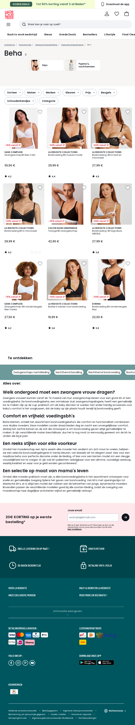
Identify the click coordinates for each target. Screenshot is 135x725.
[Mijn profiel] (107, 14)
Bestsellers (90, 34)
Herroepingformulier (17, 718)
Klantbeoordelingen (88, 718)
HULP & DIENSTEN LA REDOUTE (95, 588)
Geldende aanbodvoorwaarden (22, 710)
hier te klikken (75, 529)
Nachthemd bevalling (69, 372)
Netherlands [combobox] (116, 710)
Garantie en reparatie (81, 714)
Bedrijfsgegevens (50, 710)
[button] (126, 14)
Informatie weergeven (67, 611)
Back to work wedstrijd (22, 34)
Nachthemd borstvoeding (104, 372)
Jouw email (75, 510)
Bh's (89, 45)
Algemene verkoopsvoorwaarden (78, 710)
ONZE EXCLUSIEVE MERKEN (22, 595)
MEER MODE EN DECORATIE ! (93, 595)
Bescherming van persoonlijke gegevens (27, 714)
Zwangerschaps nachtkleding (31, 372)
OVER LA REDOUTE (17, 588)
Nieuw (48, 34)
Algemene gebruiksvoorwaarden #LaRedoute (52, 718)
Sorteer (12, 92)
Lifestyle (109, 34)
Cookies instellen (59, 714)
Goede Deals (67, 34)
